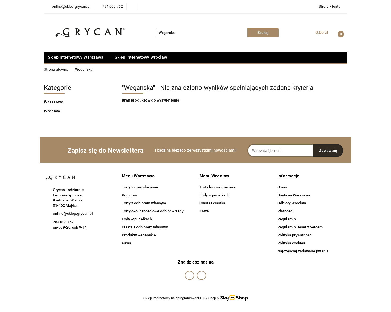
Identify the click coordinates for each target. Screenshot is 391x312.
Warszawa (54, 102)
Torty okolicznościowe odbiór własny (153, 211)
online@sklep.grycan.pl (73, 213)
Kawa (126, 243)
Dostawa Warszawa (293, 195)
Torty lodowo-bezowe (140, 187)
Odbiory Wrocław (291, 203)
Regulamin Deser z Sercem (300, 227)
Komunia (129, 195)
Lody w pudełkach (137, 219)
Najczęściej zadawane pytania (303, 251)
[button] (138, 176)
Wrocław (52, 111)
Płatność (284, 211)
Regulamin (286, 219)
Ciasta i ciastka (212, 203)
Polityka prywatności (295, 235)
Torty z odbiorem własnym (144, 203)
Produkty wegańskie (139, 235)
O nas (282, 187)
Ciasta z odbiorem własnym (145, 227)
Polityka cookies (291, 243)
